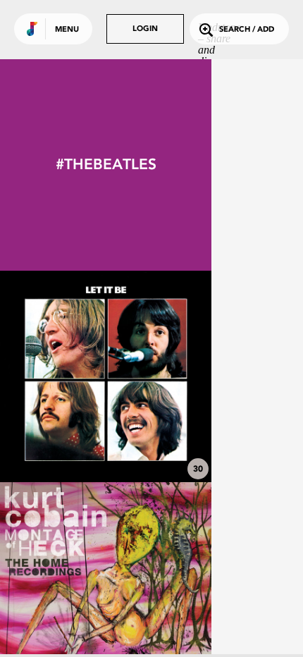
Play (106, 376)
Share (149, 376)
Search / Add (246, 30)
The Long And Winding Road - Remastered (105, 436)
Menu (67, 30)
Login (145, 29)
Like (61, 376)
